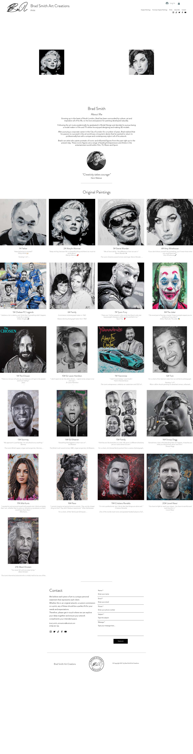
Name (100, 590)
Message (101, 622)
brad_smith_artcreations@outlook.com (62, 623)
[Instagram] (173, 12)
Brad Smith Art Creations (49, 6)
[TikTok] (176, 12)
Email (100, 598)
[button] (179, 3)
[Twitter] (179, 12)
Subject (100, 614)
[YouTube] (185, 12)
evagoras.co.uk (108, 676)
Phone (100, 606)
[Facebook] (182, 12)
